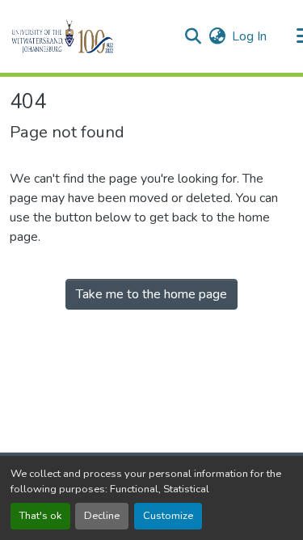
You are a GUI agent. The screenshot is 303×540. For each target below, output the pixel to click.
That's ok (40, 515)
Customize (168, 515)
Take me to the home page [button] (151, 294)
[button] (90, 36)
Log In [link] (249, 36)
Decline (102, 515)
